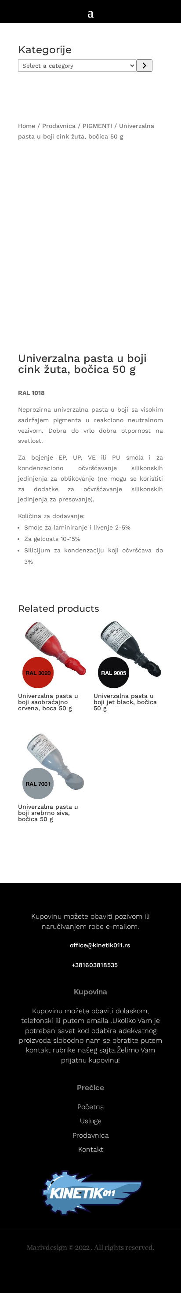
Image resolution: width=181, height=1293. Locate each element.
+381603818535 (95, 964)
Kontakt (90, 1149)
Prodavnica (59, 125)
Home (26, 125)
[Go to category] (144, 65)
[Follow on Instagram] (85, 1273)
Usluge (90, 1121)
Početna (90, 1107)
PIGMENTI (97, 125)
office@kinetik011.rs (100, 945)
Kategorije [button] (45, 50)
